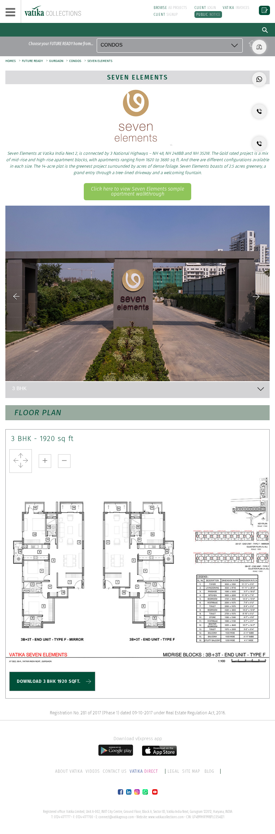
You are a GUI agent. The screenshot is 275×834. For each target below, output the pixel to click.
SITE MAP (191, 771)
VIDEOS (93, 771)
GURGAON (56, 61)
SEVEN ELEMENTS (99, 61)
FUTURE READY (32, 61)
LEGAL (173, 771)
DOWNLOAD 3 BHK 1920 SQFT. (49, 681)
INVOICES (236, 7)
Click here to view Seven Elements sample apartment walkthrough (137, 191)
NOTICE (208, 14)
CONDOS (75, 61)
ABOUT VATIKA (69, 771)
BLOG (209, 771)
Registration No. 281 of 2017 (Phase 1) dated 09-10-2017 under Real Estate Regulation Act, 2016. (138, 712)
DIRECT (144, 771)
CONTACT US (115, 771)
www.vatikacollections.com (166, 817)
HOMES (10, 61)
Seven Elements (137, 77)
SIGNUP (166, 14)
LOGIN (205, 7)
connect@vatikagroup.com (116, 817)
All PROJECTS (170, 7)
